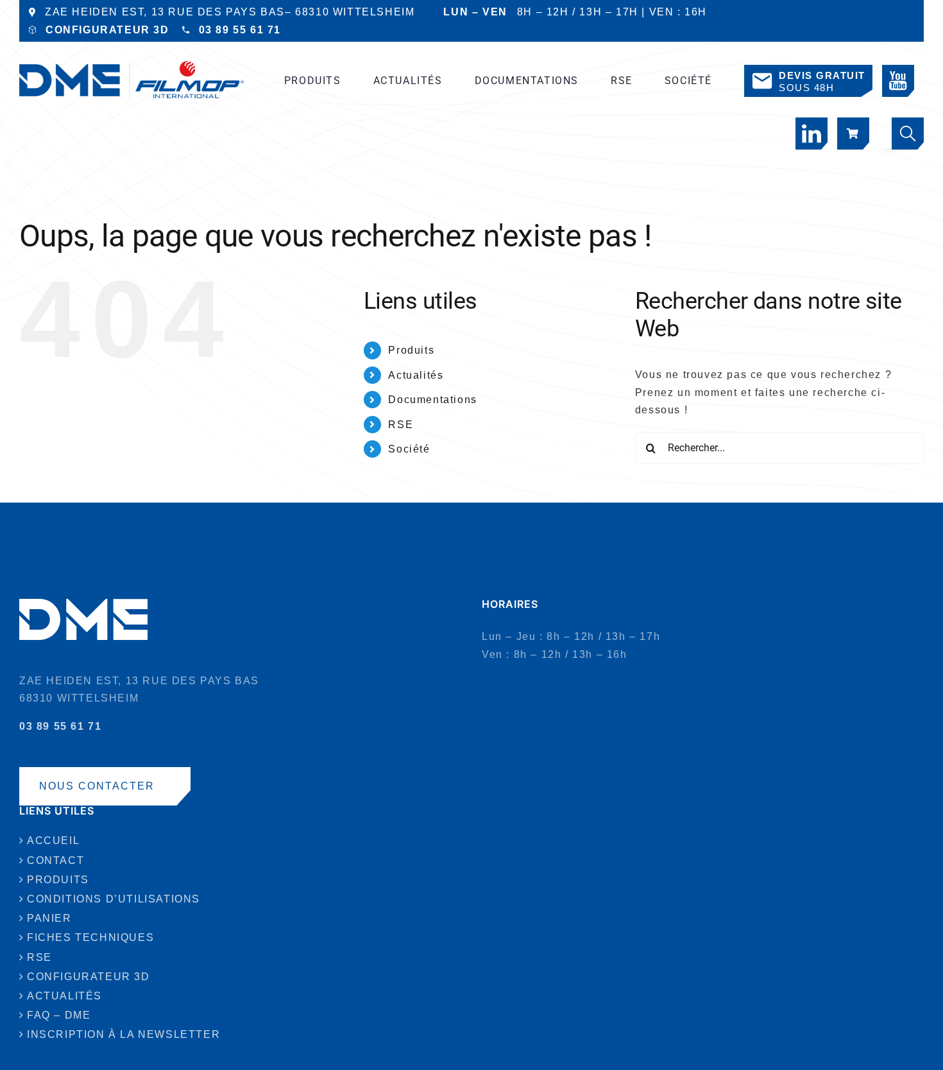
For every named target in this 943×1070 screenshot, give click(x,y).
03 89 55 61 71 (240, 29)
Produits (411, 350)
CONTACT (55, 860)
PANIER (49, 918)
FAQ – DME (58, 1015)
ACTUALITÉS (64, 995)
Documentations (432, 399)
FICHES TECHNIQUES (90, 937)
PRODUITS (58, 879)
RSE (400, 424)
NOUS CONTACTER (97, 786)
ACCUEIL (53, 840)
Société (409, 449)
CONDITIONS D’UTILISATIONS (113, 898)
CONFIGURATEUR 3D (107, 29)
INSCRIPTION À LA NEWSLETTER (123, 1034)
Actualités (415, 375)
